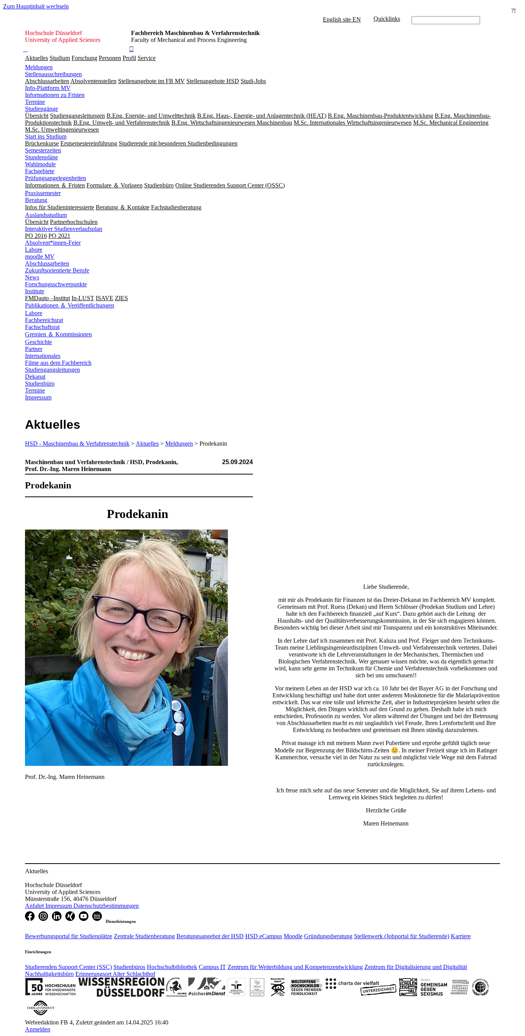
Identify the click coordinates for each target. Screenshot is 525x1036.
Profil (129, 58)
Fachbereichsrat (44, 320)
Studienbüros (129, 967)
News (32, 277)
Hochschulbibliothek (172, 967)
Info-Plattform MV (48, 88)
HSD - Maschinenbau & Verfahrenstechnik (77, 443)
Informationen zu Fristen (55, 95)
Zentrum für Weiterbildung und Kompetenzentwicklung (295, 967)
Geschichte (38, 342)
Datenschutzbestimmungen (106, 905)
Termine (35, 102)
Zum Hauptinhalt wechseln (36, 6)
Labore (33, 249)
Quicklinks (387, 18)
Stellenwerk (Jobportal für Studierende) (401, 936)
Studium (60, 58)
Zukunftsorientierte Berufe (57, 270)
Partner (33, 349)
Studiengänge (41, 108)
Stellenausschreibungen (53, 74)
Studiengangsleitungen (52, 369)
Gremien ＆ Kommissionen (58, 334)
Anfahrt (35, 905)
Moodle (293, 936)
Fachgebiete (39, 171)
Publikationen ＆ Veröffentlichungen (69, 305)
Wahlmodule (40, 164)
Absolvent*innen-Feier (53, 242)
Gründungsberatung (328, 936)
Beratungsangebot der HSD (210, 936)
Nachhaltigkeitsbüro (49, 974)
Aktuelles (36, 58)
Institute (34, 291)
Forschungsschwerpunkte (56, 284)
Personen (110, 58)
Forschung (84, 58)
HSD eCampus (263, 936)
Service (147, 58)
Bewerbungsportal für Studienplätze (68, 936)
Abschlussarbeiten (47, 263)
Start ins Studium (45, 136)
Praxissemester (43, 193)
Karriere (461, 936)
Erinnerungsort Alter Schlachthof (115, 974)
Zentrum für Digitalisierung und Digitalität (415, 967)
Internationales (42, 356)
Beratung (36, 200)
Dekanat (35, 376)
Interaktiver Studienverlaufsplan (63, 229)
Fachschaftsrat (42, 327)
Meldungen (39, 67)
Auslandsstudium (46, 215)
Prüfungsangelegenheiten (55, 178)
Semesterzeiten (43, 150)
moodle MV (40, 256)
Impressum (38, 397)
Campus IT (212, 967)
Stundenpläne (41, 157)
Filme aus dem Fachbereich (58, 362)
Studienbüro (40, 383)
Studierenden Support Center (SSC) (68, 967)
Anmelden (37, 1029)
